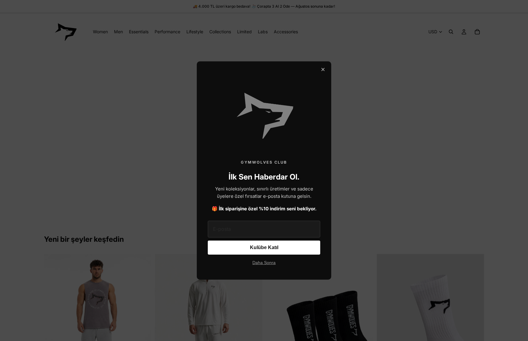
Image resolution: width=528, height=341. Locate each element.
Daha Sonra (264, 262)
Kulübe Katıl (264, 247)
